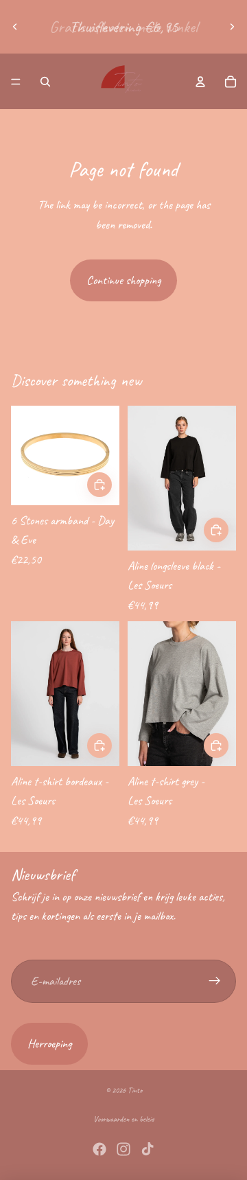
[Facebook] (99, 1149)
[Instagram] (123, 1149)
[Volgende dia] (232, 27)
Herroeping (49, 1043)
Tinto (135, 1090)
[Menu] (16, 81)
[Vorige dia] (15, 27)
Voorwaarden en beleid (123, 1118)
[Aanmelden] (214, 981)
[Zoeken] (45, 82)
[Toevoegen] (216, 530)
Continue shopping (123, 280)
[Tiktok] (147, 1149)
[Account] (200, 82)
